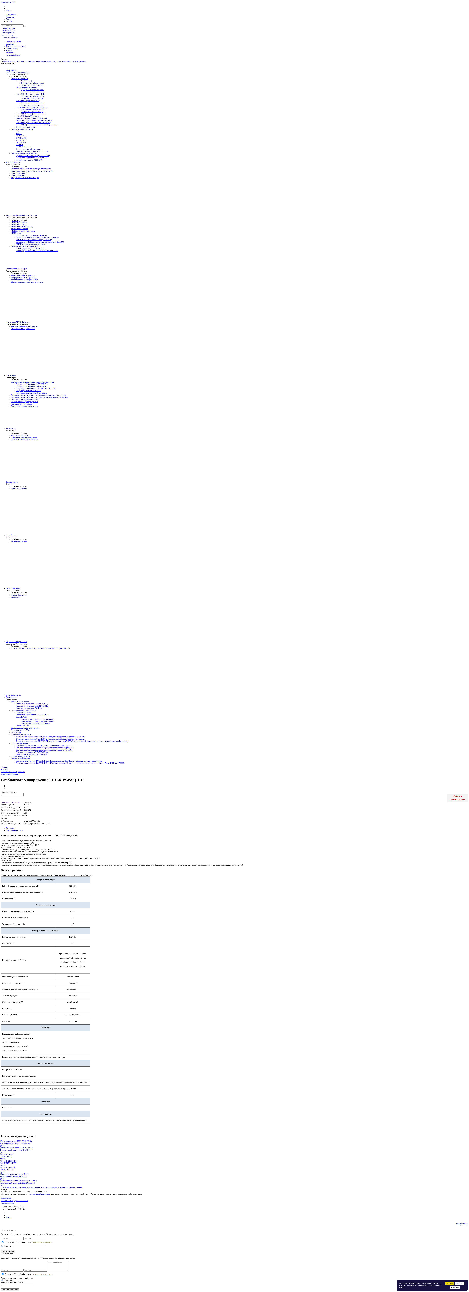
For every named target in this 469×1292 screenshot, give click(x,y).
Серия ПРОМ (21, 717)
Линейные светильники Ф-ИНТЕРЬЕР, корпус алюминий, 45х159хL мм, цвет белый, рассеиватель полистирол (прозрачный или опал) (72, 741)
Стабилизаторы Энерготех (22, 129)
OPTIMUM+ (21, 142)
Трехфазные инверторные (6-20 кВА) (31, 158)
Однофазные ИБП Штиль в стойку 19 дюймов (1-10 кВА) (40, 242)
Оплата (9, 21)
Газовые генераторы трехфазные (24, 402)
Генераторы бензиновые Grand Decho (31, 393)
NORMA (19, 145)
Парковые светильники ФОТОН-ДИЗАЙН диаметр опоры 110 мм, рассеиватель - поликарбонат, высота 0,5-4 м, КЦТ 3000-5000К (70, 763)
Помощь (30, 1187)
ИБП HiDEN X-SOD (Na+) (22, 226)
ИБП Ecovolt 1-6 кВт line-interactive (25, 246)
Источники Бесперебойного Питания (21, 215)
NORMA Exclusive (23, 147)
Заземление (10, 429)
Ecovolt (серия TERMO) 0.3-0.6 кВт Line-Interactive (37, 251)
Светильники (11, 70)
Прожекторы (16, 732)
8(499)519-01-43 (9, 28)
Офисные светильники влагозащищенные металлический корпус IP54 (45, 748)
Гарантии (10, 17)
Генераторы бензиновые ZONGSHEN (31, 384)
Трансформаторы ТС (19, 175)
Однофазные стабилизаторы (32, 83)
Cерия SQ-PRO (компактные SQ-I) (30, 94)
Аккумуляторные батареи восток (24, 280)
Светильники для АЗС (20, 730)
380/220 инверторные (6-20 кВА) (29, 160)
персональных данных (42, 1242)
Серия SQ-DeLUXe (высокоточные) (31, 114)
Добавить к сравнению (10, 802)
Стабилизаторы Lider (19, 79)
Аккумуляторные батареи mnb (23, 275)
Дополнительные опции (26, 127)
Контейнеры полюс (19, 542)
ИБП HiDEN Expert (19, 224)
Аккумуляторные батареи (16, 269)
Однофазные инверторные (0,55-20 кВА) (33, 156)
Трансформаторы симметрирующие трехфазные (31, 169)
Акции (9, 19)
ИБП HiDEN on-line (19, 222)
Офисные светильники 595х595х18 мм (32, 752)
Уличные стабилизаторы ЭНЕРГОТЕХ (32, 151)
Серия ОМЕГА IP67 (24, 712)
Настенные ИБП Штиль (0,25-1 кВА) (31, 235)
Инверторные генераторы (21, 404)
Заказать (458, 796)
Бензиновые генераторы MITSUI (24, 326)
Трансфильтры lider (19, 488)
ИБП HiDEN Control (19, 229)
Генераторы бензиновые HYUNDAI (31, 386)
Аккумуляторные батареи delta (23, 278)
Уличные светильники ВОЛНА (29, 708)
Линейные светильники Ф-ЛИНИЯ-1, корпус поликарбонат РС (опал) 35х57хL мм (50, 737)
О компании (11, 15)
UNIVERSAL (21, 136)
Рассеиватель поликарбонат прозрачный (37, 721)
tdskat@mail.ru (9, 33)
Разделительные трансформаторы (25, 178)
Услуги (9, 50)
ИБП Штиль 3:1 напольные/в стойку (31, 244)
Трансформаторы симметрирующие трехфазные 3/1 (32, 171)
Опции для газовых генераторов (24, 406)
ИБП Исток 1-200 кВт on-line (23, 231)
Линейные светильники (21, 734)
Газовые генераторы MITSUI (23, 329)
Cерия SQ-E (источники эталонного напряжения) (36, 125)
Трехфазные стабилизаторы (32, 85)
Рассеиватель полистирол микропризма (37, 719)
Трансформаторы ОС (19, 173)
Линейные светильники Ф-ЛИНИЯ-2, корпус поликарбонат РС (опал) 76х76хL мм (50, 739)
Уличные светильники (20, 701)
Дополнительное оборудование (29, 149)
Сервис (15, 1187)
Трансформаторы (13, 162)
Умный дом (15, 597)
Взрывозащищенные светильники (25, 728)
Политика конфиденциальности (14, 1201)
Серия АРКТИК (22, 726)
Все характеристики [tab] (14, 830)
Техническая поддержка (16, 46)
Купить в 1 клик (458, 800)
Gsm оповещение (13, 588)
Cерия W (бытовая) (24, 81)
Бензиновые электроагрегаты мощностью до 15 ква (32, 382)
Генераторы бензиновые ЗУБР (28, 391)
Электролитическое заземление (24, 437)
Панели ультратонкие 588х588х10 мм (31, 754)
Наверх (4, 1190)
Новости (55, 1187)
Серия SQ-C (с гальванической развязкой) (33, 123)
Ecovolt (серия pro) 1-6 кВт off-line (30, 248)
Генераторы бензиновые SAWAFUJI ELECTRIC (36, 388)
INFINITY (20, 140)
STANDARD (21, 138)
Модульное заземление (20, 435)
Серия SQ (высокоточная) (26, 87)
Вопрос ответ (11, 48)
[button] (234, 59)
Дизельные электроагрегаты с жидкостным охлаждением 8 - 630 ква (39, 397)
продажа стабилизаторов (40, 1194)
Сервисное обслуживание (16, 642)
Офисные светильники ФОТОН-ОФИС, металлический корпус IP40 (44, 745)
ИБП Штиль (16, 233)
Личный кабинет (7, 35)
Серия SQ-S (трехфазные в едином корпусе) (34, 120)
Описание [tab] (10, 828)
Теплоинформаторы (19, 595)
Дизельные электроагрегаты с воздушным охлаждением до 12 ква (38, 395)
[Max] (8, 11)
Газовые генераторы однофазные (24, 399)
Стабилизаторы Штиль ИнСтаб (24, 153)
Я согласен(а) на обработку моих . (28, 1242)
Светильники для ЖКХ (20, 756)
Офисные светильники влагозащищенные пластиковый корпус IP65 (44, 750)
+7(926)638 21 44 (9, 30)
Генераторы (11, 375)
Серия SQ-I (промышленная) (28, 101)
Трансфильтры (12, 482)
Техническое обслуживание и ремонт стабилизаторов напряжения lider (40, 648)
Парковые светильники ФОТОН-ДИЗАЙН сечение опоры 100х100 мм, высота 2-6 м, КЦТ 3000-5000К (59, 761)
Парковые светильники (20, 759)
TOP (17, 131)
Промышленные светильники (23, 710)
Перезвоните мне (8, 2)
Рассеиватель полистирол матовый (35, 723)
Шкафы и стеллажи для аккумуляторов (27, 282)
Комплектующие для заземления (24, 440)
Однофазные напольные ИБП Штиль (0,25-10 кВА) (37, 237)
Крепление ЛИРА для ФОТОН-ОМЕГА (32, 715)
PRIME (19, 134)
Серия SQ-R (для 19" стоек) (27, 116)
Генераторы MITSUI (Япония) (18, 322)
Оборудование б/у (13, 695)
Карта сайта (6, 1198)
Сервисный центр (13, 42)
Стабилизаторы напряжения (17, 72)
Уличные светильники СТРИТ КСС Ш (32, 706)
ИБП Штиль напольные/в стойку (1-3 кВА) (34, 240)
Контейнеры (11, 535)
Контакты (10, 53)
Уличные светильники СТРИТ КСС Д (32, 704)
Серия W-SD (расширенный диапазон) (32, 107)
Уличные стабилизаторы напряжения (31, 118)
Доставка (10, 44)
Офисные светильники (20, 743)
